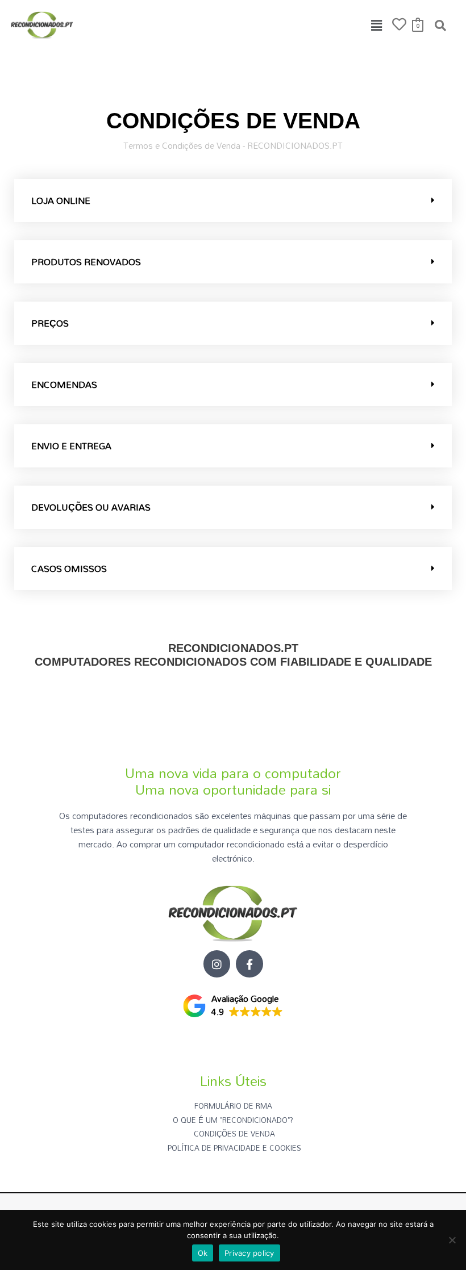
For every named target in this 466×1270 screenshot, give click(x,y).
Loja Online (60, 200)
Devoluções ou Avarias (91, 507)
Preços (50, 323)
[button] (376, 25)
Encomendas (64, 384)
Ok (203, 1253)
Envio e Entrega (71, 446)
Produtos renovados (86, 262)
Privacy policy (249, 1253)
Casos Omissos (69, 568)
